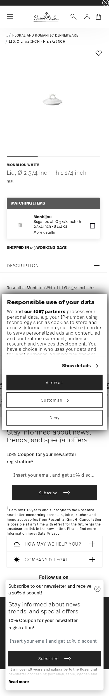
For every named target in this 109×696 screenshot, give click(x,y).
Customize (51, 400)
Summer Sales (11, 2)
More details (44, 232)
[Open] (72, 17)
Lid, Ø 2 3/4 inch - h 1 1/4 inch (37, 41)
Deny (54, 417)
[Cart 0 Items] (98, 16)
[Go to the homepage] (46, 17)
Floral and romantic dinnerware (45, 35)
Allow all (54, 382)
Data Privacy (49, 533)
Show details (76, 365)
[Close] (97, 589)
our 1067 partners (45, 311)
